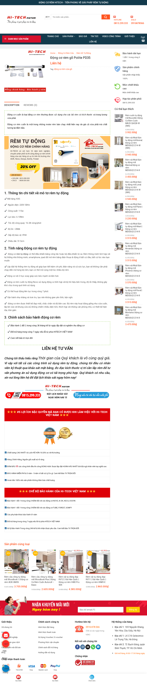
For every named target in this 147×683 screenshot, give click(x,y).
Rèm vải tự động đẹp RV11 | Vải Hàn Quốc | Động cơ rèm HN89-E (96, 579)
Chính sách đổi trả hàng (48, 647)
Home (52, 53)
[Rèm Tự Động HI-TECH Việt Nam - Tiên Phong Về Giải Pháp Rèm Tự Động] (21, 19)
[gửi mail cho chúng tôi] (5, 635)
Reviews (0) (30, 105)
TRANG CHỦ (53, 36)
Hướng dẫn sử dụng (46, 652)
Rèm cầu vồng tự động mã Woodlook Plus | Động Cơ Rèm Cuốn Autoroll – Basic (43, 581)
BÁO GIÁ (83, 36)
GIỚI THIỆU (129, 36)
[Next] (106, 567)
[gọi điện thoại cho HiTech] (5, 643)
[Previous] (8, 567)
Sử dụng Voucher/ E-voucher (50, 637)
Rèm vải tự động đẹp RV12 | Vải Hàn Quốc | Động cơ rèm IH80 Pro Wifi (69, 581)
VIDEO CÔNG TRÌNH (111, 36)
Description (11, 105)
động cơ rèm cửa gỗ (63, 69)
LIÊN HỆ (93, 42)
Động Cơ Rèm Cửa (66, 53)
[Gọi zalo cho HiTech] (5, 668)
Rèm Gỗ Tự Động (84, 53)
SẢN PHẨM (67, 36)
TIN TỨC (94, 36)
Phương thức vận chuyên (48, 642)
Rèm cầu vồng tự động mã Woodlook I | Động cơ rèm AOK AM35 (16, 579)
